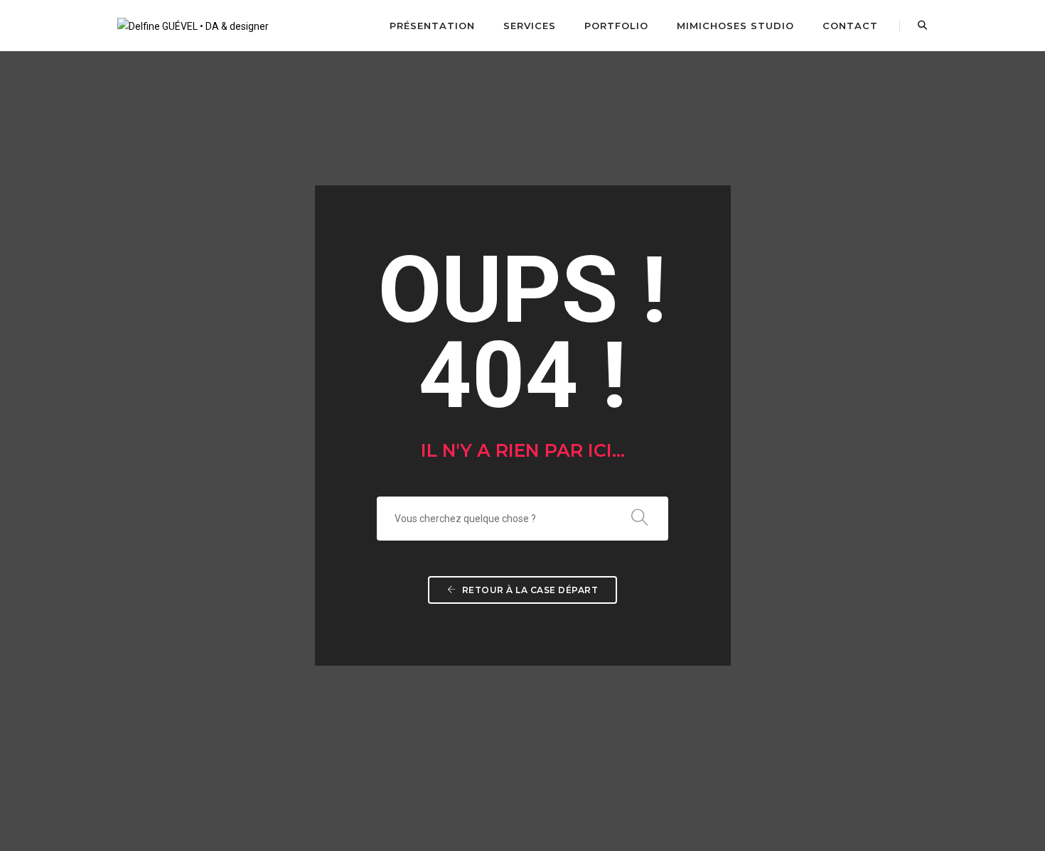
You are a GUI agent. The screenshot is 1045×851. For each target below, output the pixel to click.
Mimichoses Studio (735, 25)
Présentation (432, 25)
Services (529, 25)
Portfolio (616, 25)
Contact (850, 25)
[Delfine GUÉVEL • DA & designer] (193, 25)
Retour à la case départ (528, 590)
